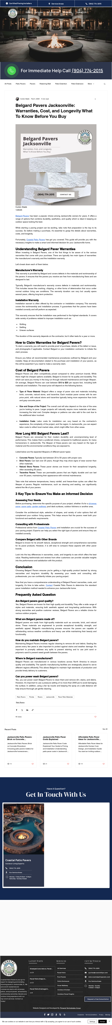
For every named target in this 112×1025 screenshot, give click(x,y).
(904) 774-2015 (87, 70)
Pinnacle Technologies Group (70, 1008)
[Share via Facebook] (17, 710)
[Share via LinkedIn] (27, 710)
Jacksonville (50, 697)
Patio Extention (61, 84)
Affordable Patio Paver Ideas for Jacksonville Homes (88, 738)
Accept (102, 1021)
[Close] (109, 1021)
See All (105, 729)
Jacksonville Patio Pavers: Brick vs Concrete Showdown (19, 738)
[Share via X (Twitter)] (22, 710)
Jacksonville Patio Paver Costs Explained (54, 738)
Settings (92, 1021)
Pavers (32, 84)
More (90, 84)
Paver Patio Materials (65, 697)
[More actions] (95, 99)
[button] (68, 12)
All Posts (8, 84)
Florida (31, 697)
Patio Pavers (20, 84)
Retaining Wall (45, 84)
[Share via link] (33, 710)
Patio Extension (77, 84)
